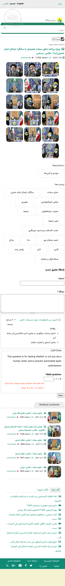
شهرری (25, 202)
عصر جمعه (53, 221)
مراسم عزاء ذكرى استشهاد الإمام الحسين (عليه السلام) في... (34, 535)
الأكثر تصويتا (42, 490)
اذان (39, 249)
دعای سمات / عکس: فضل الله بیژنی (27, 413)
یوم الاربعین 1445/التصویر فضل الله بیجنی (37, 510)
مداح (12, 240)
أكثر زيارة (55, 490)
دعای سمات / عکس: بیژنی (31, 467)
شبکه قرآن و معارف (49, 259)
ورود (60, 3)
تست (54, 519)
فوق (58, 39)
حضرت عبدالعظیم (50, 211)
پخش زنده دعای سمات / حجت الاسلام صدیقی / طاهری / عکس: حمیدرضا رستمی (25, 428)
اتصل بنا (43, 566)
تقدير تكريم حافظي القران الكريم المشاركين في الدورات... (31, 524)
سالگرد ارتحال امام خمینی (22, 192)
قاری (56, 249)
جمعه (26, 211)
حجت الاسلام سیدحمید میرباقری (43, 230)
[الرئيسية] (54, 15)
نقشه (56, 566)
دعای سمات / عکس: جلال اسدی (28, 440)
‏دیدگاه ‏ (60, 291)
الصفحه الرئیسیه (51, 561)
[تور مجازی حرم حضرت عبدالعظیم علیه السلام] (13, 27)
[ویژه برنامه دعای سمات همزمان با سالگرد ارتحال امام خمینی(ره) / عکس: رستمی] (50, 69)
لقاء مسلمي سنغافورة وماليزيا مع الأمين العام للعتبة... (32, 514)
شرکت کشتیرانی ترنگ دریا (11, 583)
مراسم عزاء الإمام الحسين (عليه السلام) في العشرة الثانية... (36, 549)
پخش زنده (19, 249)
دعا (28, 240)
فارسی (5, 3)
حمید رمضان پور (51, 240)
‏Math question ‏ (53, 374)
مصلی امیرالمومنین (49, 202)
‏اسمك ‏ (61, 278)
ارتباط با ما (32, 561)
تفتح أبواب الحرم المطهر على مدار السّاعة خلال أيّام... (33, 542)
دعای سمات (52, 192)
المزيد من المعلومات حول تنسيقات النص (38, 320)
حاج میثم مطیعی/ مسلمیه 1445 (41, 505)
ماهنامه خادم (14, 561)
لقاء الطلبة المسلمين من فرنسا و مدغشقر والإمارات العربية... (35, 499)
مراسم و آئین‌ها (51, 173)
